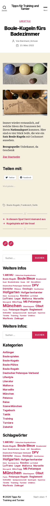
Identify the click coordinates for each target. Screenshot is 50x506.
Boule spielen (11, 356)
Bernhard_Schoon (29, 41)
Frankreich (26, 205)
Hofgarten (11, 292)
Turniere (8, 422)
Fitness (17, 289)
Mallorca (27, 298)
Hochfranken (39, 289)
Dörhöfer (8, 288)
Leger (17, 298)
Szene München (12, 406)
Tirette (6, 315)
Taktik (6, 414)
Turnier (23, 315)
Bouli (5, 282)
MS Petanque (32, 301)
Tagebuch (9, 410)
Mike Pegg (17, 302)
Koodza (24, 295)
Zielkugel (18, 318)
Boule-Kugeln (13, 205)
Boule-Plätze (10, 364)
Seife (35, 205)
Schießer (7, 313)
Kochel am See (13, 296)
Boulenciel (41, 279)
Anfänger (8, 352)
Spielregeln (32, 313)
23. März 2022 (27, 45)
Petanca (8, 397)
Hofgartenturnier (31, 292)
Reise (6, 402)
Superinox (41, 313)
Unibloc (31, 315)
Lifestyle (25, 21)
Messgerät (7, 302)
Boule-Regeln (11, 368)
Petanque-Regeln (18, 309)
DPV (35, 285)
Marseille (38, 298)
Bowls (23, 282)
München (12, 305)
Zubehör (8, 426)
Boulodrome (13, 282)
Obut (39, 306)
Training (14, 315)
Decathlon (36, 282)
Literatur (8, 381)
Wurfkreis (8, 318)
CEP (28, 282)
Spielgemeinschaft (19, 313)
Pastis (5, 310)
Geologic (27, 288)
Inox (5, 296)
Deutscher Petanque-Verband (17, 286)
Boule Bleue (26, 278)
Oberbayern (28, 306)
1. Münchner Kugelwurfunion (25, 275)
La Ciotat (34, 296)
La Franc (8, 298)
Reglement (35, 309)
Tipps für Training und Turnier (25, 7)
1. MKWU (8, 275)
